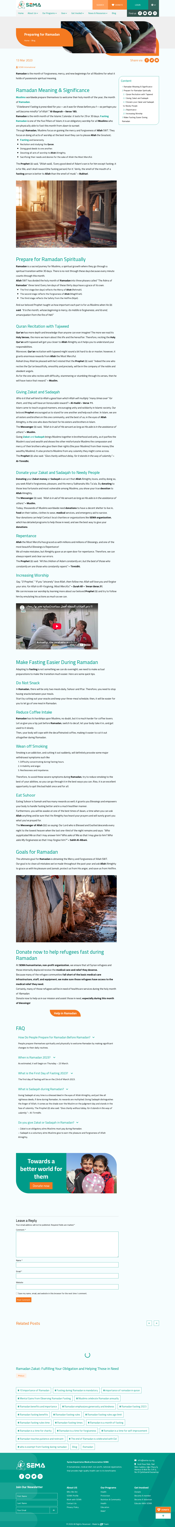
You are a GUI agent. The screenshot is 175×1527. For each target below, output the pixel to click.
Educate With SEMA (143, 1503)
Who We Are (72, 1492)
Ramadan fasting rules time (34, 1422)
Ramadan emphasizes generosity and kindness (88, 1406)
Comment (21, 1230)
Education (105, 1507)
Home (21, 13)
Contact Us (71, 1503)
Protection (105, 1496)
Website (19, 1282)
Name (19, 1260)
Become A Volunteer (143, 1499)
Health (103, 1492)
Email (19, 1271)
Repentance (131, 110)
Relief (103, 1511)
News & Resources (97, 13)
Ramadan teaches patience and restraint (41, 1438)
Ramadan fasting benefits (33, 1414)
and (34, 436)
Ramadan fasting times (69, 1422)
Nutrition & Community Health (111, 1501)
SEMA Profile (72, 1496)
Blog (114, 13)
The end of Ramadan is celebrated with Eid (93, 1438)
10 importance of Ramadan (33, 1390)
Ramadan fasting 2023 (132, 1406)
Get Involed (76, 13)
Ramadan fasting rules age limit (103, 1414)
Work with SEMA (74, 1499)
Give (63, 13)
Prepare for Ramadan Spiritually (137, 90)
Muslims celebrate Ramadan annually (97, 1398)
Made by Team (100, 1524)
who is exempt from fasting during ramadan (42, 1446)
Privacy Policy (73, 1507)
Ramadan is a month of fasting (105, 1422)
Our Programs (48, 13)
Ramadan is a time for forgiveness (76, 1430)
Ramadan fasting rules (66, 1414)
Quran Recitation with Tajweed (139, 94)
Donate (137, 1492)
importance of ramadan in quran (121, 1390)
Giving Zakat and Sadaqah (137, 98)
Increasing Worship (134, 113)
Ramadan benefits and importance (37, 1406)
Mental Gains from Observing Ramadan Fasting (44, 1398)
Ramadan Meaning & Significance (138, 87)
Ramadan (88, 1446)
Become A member (142, 1496)
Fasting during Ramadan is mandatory (76, 1390)
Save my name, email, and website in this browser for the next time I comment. (52, 1293)
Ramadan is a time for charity (35, 1430)
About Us (32, 13)
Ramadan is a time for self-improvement (124, 1430)
